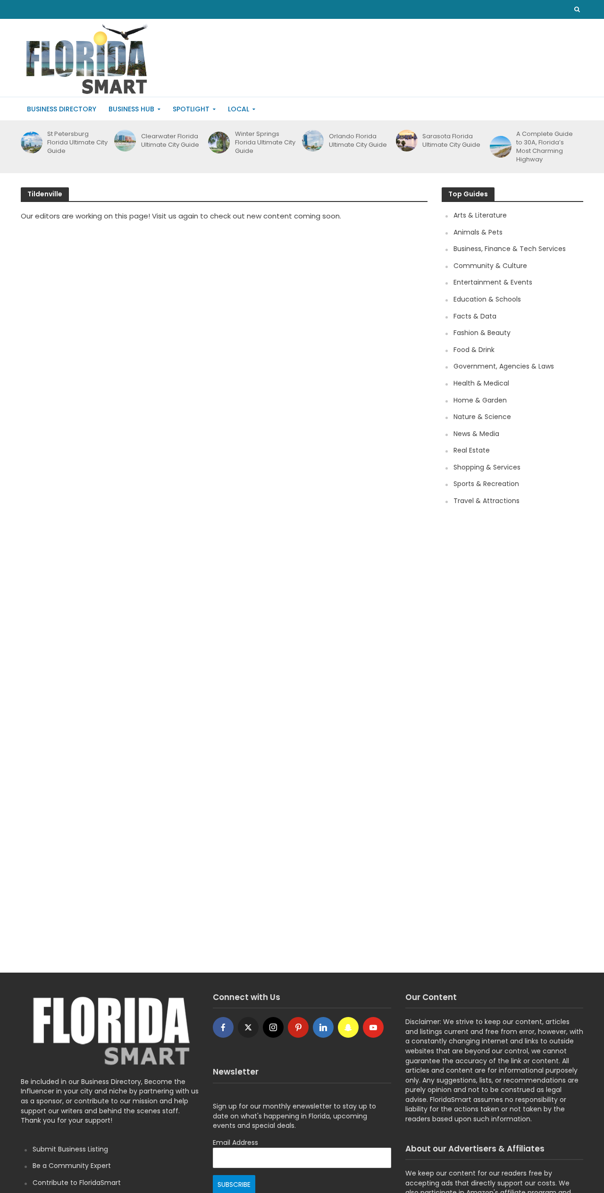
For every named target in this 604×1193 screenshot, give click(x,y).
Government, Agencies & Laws (503, 366)
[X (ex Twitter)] (248, 1027)
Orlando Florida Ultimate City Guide (358, 140)
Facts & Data (474, 316)
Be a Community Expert (72, 1165)
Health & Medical (481, 383)
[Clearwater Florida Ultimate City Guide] (123, 140)
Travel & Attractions (486, 500)
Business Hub (131, 109)
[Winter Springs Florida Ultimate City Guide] (217, 142)
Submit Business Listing (70, 1149)
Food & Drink (474, 349)
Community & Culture (490, 265)
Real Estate (471, 450)
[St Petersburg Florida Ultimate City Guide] (30, 142)
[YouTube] (373, 1027)
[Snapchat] (348, 1027)
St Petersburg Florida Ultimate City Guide (77, 142)
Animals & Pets (478, 232)
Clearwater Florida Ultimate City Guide (170, 140)
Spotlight (191, 109)
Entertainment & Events (492, 282)
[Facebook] (223, 1027)
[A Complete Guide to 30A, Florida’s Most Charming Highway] (499, 147)
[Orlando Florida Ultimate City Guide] (311, 140)
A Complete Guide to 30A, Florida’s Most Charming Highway (544, 147)
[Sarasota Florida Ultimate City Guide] (405, 140)
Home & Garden (480, 400)
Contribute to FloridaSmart (77, 1182)
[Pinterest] (298, 1027)
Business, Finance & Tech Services (509, 248)
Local (238, 109)
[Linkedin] (323, 1027)
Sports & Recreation (486, 483)
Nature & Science (482, 416)
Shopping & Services (486, 467)
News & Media (476, 433)
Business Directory (61, 109)
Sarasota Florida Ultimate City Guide (451, 140)
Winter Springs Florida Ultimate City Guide (265, 142)
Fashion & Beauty (482, 332)
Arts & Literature (480, 215)
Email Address (235, 1142)
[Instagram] (273, 1027)
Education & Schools (487, 299)
